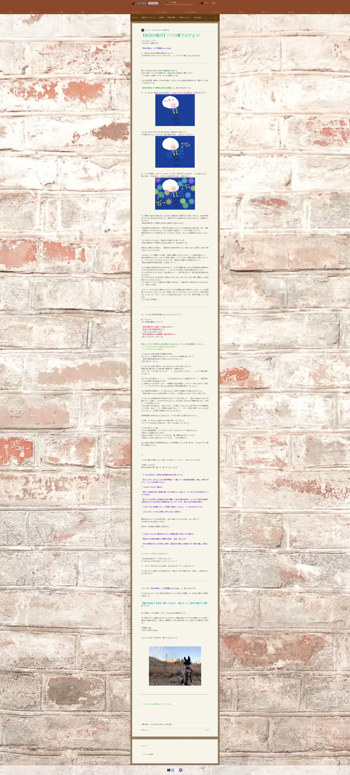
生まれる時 (168, 724)
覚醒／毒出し (145, 724)
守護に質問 (171, 18)
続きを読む (198, 18)
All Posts (135, 18)
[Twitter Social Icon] (172, 770)
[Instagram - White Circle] (176, 770)
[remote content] (175, 707)
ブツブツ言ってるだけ (157, 724)
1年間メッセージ (184, 18)
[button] (215, 2)
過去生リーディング (148, 18)
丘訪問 (161, 18)
